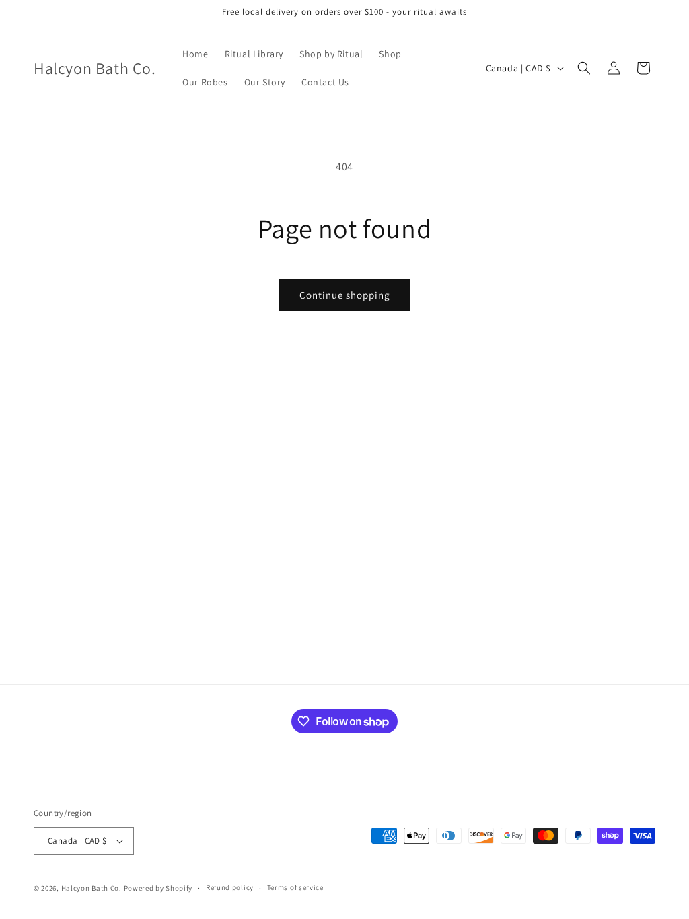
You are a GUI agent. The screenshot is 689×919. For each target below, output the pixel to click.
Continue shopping (344, 295)
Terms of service (295, 887)
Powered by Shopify (158, 888)
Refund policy (230, 887)
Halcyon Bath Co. (91, 888)
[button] (584, 68)
